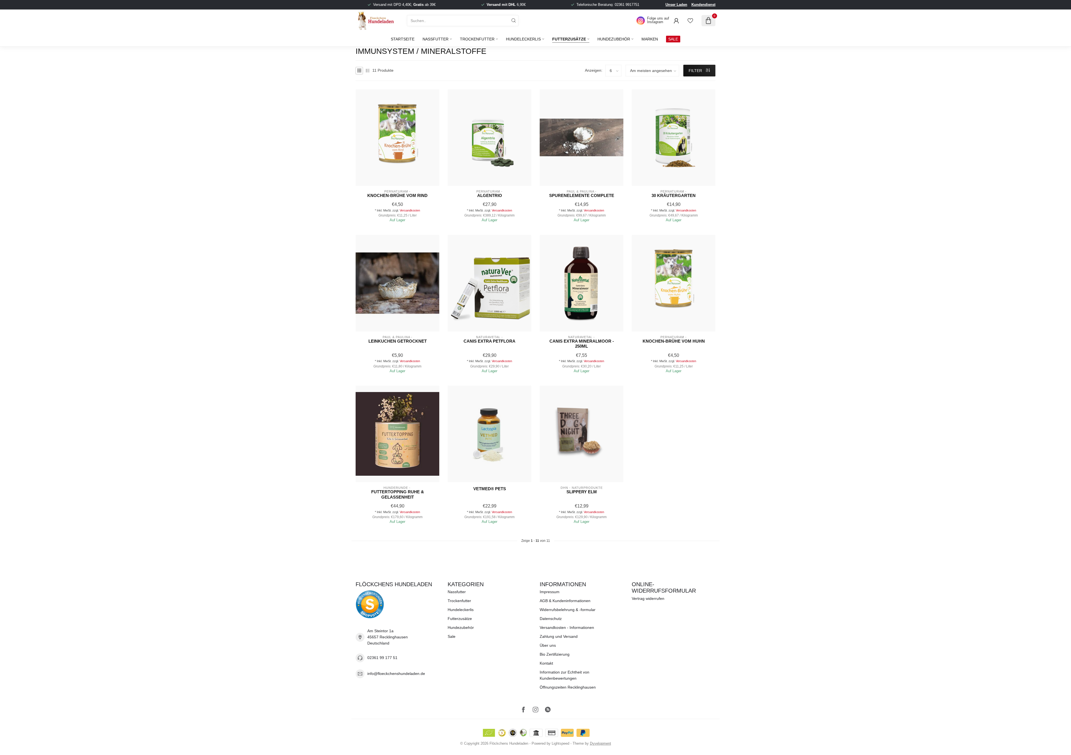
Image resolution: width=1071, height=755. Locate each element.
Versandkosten (410, 210)
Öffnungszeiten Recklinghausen (568, 687)
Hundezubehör (613, 39)
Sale (451, 636)
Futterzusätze (569, 39)
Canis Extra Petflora (489, 341)
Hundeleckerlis (523, 39)
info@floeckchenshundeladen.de (396, 673)
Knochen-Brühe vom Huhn (674, 341)
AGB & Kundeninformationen (565, 600)
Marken (649, 39)
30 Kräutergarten (674, 195)
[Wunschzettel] (690, 20)
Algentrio (489, 195)
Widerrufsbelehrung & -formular (567, 609)
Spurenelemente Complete (581, 195)
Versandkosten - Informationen (567, 627)
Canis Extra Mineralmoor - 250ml (581, 343)
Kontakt (546, 663)
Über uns (548, 645)
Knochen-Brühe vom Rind (397, 195)
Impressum (549, 592)
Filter (696, 70)
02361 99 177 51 (382, 657)
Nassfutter (435, 39)
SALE (673, 39)
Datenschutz (551, 618)
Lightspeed (560, 744)
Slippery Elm (581, 491)
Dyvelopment (600, 744)
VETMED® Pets (489, 488)
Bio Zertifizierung (555, 654)
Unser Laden (676, 5)
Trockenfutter (477, 39)
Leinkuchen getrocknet (397, 341)
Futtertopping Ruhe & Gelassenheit (397, 494)
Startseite (402, 39)
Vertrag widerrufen (648, 598)
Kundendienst (703, 5)
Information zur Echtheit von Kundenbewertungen (564, 675)
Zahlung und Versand (559, 636)
